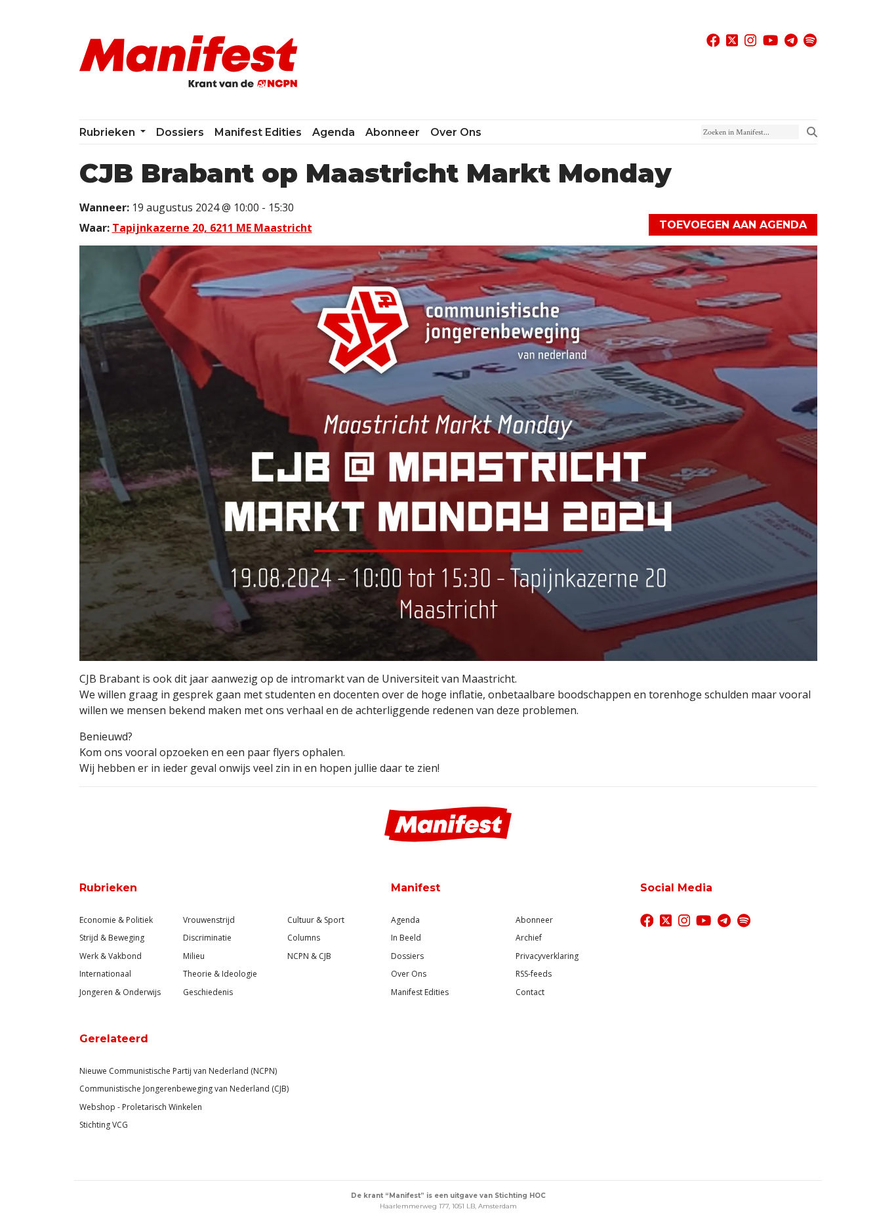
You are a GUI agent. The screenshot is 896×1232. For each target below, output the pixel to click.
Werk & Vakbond (110, 956)
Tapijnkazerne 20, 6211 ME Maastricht (212, 228)
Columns (303, 937)
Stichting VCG (103, 1124)
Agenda (333, 132)
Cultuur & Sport (315, 919)
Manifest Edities (258, 132)
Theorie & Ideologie (220, 973)
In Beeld (406, 937)
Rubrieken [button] (108, 132)
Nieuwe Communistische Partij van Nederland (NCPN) (178, 1070)
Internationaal (105, 973)
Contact (530, 992)
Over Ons (408, 973)
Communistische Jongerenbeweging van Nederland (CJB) (184, 1088)
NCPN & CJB (309, 956)
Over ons (455, 132)
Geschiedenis (208, 992)
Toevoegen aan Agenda (733, 225)
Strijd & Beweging (111, 937)
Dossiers (180, 132)
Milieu (194, 956)
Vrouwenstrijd (209, 919)
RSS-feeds (534, 973)
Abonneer (392, 132)
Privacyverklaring (547, 956)
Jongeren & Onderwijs (120, 992)
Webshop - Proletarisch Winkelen (140, 1107)
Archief (529, 937)
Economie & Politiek (116, 919)
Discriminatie (207, 937)
